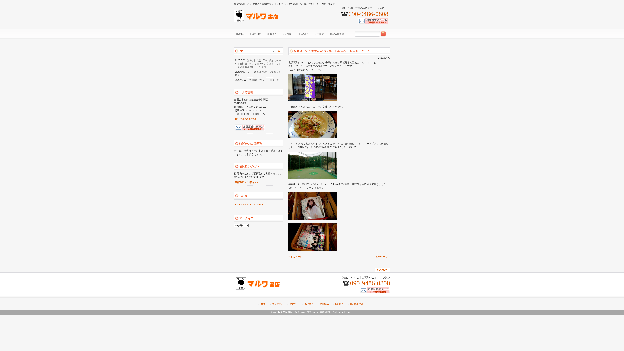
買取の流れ (278, 304)
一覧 (278, 51)
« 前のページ (295, 256)
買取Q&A (324, 304)
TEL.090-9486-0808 (245, 119)
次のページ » (383, 256)
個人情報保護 (356, 304)
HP (332, 312)
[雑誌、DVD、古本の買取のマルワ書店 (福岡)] (256, 20)
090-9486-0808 (368, 14)
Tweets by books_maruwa (249, 204)
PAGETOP (382, 270)
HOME (263, 304)
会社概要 (339, 304)
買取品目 (294, 304)
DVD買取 (309, 304)
